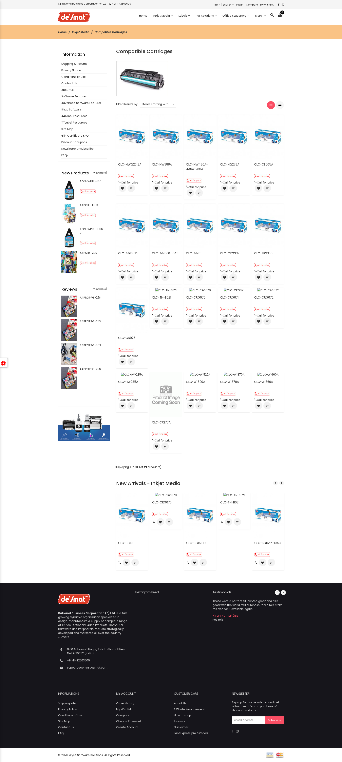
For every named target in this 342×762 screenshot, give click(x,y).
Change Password (128, 721)
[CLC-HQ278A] (234, 137)
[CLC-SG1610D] (132, 225)
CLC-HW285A (128, 382)
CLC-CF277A (161, 422)
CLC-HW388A (162, 164)
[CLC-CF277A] (166, 395)
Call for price (130, 183)
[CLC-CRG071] (234, 290)
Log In (239, 4)
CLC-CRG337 (229, 253)
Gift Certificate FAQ (75, 136)
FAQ (61, 733)
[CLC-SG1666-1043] (166, 225)
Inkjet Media (80, 32)
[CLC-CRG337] (234, 225)
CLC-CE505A (263, 164)
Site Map (67, 129)
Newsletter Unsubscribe (77, 149)
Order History (125, 703)
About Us (67, 90)
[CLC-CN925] (132, 310)
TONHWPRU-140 (90, 181)
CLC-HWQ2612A (129, 164)
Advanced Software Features (81, 103)
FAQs (64, 155)
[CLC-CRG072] (268, 290)
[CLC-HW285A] (132, 374)
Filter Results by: (127, 104)
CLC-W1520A (195, 382)
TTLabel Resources (74, 123)
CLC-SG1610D (128, 253)
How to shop (182, 715)
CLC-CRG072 (264, 297)
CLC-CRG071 (229, 297)
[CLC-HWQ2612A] (132, 137)
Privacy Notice (71, 70)
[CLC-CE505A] (268, 137)
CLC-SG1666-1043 (165, 253)
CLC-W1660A (263, 382)
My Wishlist (267, 4)
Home (62, 32)
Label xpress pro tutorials (191, 733)
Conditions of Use (73, 77)
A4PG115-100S (89, 205)
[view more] (99, 172)
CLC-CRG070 (195, 297)
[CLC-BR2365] (268, 225)
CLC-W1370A (229, 382)
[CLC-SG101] (200, 225)
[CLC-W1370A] (234, 374)
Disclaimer (181, 727)
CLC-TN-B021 (161, 297)
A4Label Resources (74, 116)
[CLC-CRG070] (200, 290)
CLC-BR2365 (263, 253)
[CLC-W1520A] (200, 374)
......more (63, 637)
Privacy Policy (67, 709)
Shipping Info (67, 703)
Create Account (127, 727)
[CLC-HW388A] (166, 137)
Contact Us (69, 83)
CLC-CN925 (127, 338)
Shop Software (71, 109)
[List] (280, 105)
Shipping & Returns (74, 64)
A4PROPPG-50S (90, 345)
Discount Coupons (74, 142)
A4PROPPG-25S (90, 298)
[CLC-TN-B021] (166, 290)
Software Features (74, 96)
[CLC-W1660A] (267, 374)
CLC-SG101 (193, 253)
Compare (252, 4)
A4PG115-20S (88, 253)
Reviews (179, 721)
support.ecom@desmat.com (87, 668)
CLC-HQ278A (229, 164)
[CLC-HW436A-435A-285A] (200, 137)
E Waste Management (189, 709)
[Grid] (271, 105)
